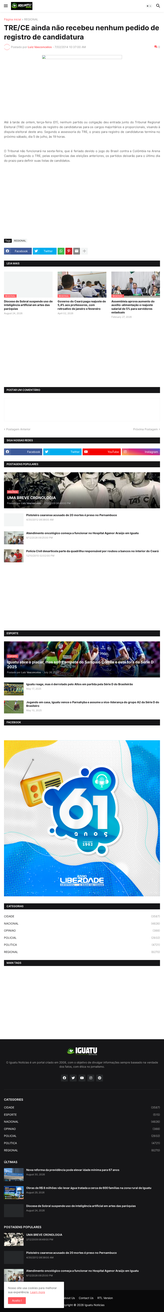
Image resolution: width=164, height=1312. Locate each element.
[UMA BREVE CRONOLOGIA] (14, 1239)
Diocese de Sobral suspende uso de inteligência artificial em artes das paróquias (28, 305)
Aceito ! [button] (17, 1300)
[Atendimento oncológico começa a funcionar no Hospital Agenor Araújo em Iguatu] (14, 537)
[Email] (76, 251)
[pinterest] (99, 1078)
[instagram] (90, 1078)
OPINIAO (82, 930)
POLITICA (82, 944)
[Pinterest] (68, 251)
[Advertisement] (82, 206)
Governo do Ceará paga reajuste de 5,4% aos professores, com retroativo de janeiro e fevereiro (82, 305)
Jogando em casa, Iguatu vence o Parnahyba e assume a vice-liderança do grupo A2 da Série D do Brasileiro (92, 703)
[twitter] (73, 1078)
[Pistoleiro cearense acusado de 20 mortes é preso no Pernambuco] (14, 519)
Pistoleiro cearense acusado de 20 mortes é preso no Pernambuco (71, 515)
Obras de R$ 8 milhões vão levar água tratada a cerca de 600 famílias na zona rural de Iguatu (88, 1188)
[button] (5, 6)
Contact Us (86, 1298)
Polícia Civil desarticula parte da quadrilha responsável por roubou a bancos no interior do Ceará (92, 551)
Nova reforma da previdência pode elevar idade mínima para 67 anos (72, 1170)
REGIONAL (31, 19)
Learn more (37, 1292)
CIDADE (82, 916)
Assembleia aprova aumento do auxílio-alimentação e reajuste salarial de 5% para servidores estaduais (133, 307)
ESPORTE (82, 1114)
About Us (69, 1298)
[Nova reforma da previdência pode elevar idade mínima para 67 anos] (14, 1174)
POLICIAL (82, 937)
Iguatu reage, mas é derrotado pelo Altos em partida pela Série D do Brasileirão (79, 684)
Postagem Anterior (18, 429)
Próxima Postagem (145, 429)
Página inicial (12, 19)
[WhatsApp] (61, 251)
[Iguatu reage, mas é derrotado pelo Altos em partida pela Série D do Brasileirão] (14, 688)
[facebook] (64, 1078)
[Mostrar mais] (84, 251)
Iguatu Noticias (94, 1305)
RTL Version (105, 1298)
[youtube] (82, 1078)
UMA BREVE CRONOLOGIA (44, 1234)
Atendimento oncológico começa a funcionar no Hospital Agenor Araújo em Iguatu (82, 533)
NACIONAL (82, 923)
